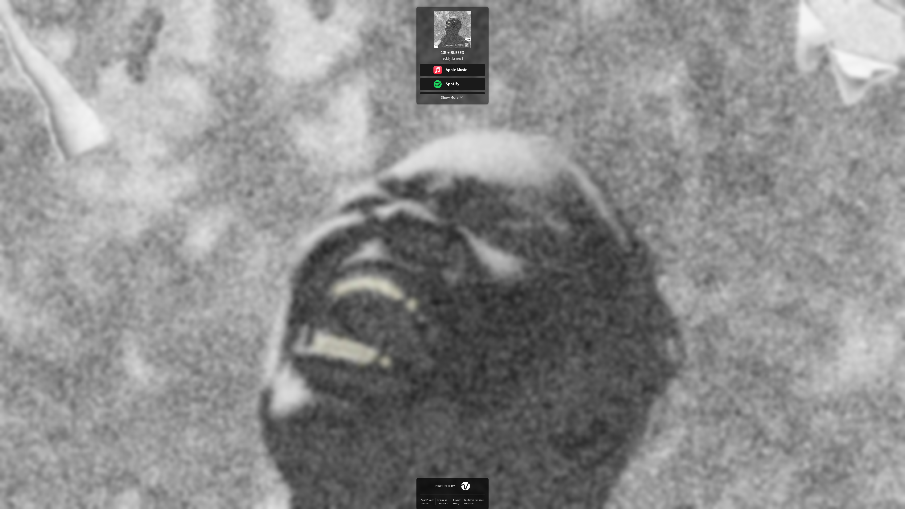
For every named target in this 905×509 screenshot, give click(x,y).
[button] (452, 70)
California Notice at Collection (474, 501)
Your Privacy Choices (427, 501)
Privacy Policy (457, 501)
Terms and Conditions (442, 501)
